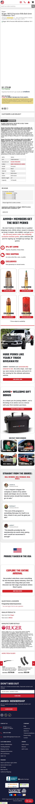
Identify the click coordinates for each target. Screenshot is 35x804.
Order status (25, 744)
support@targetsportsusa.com (11, 736)
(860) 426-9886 (25, 2)
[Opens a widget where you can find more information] (28, 801)
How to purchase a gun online (9, 762)
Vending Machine (5, 746)
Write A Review (28, 17)
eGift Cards (25, 749)
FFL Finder (3, 767)
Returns (24, 746)
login (3, 97)
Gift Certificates (5, 753)
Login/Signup (29, 2)
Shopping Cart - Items (33, 2)
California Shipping (6, 772)
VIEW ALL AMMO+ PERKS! (17, 409)
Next (33, 663)
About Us (26, 731)
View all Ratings (20, 17)
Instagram (2, 715)
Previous (1, 663)
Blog (25, 726)
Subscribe (17, 696)
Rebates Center (5, 749)
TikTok (9, 715)
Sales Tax (3, 756)
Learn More (9, 709)
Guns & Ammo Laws (6, 765)
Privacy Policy (27, 735)
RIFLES (10, 617)
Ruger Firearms (15, 162)
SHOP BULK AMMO (17, 591)
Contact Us (27, 728)
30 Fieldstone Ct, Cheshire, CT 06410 (8, 727)
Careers (26, 737)
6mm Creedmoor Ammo (18, 164)
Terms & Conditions (29, 733)
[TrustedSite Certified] (24, 785)
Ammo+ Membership (6, 744)
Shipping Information (6, 751)
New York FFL (4, 769)
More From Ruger (8, 653)
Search (33, 6)
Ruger (12, 615)
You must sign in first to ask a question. (13, 606)
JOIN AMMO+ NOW (17, 379)
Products (21, 2)
